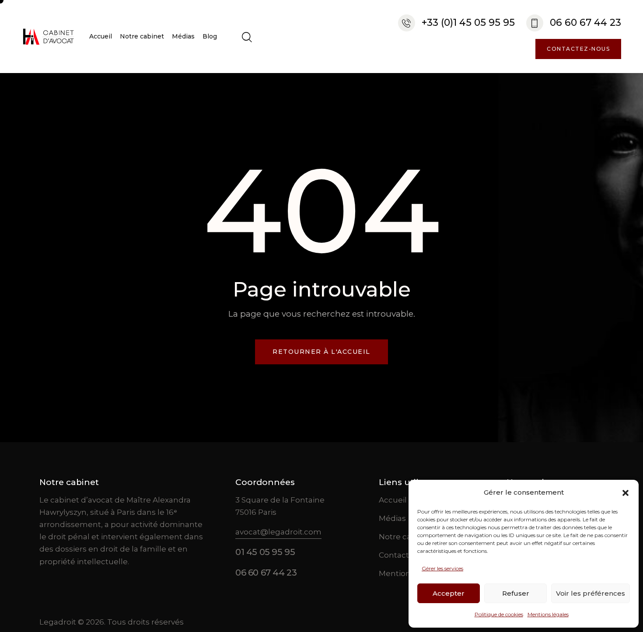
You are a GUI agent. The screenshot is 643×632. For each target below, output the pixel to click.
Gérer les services (442, 568)
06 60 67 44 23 (266, 572)
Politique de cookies (499, 614)
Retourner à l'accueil (321, 352)
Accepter (449, 593)
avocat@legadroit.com (278, 531)
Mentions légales (548, 614)
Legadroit (57, 622)
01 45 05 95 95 (265, 552)
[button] (625, 493)
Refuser (515, 593)
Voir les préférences (590, 593)
